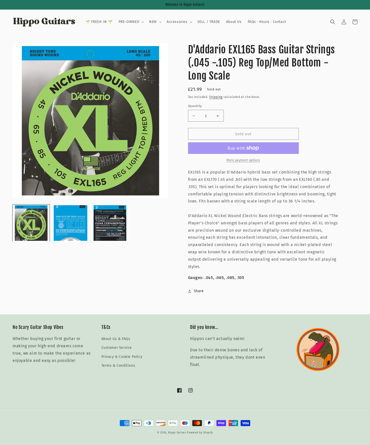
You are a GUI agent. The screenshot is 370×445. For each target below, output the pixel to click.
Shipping (216, 97)
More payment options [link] (243, 160)
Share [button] (199, 291)
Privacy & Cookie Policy (121, 357)
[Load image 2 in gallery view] (70, 223)
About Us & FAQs (115, 339)
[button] (131, 22)
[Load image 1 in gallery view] (31, 223)
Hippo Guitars (177, 432)
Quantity (195, 106)
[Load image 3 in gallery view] (109, 223)
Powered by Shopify (200, 432)
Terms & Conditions (118, 365)
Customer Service (116, 348)
